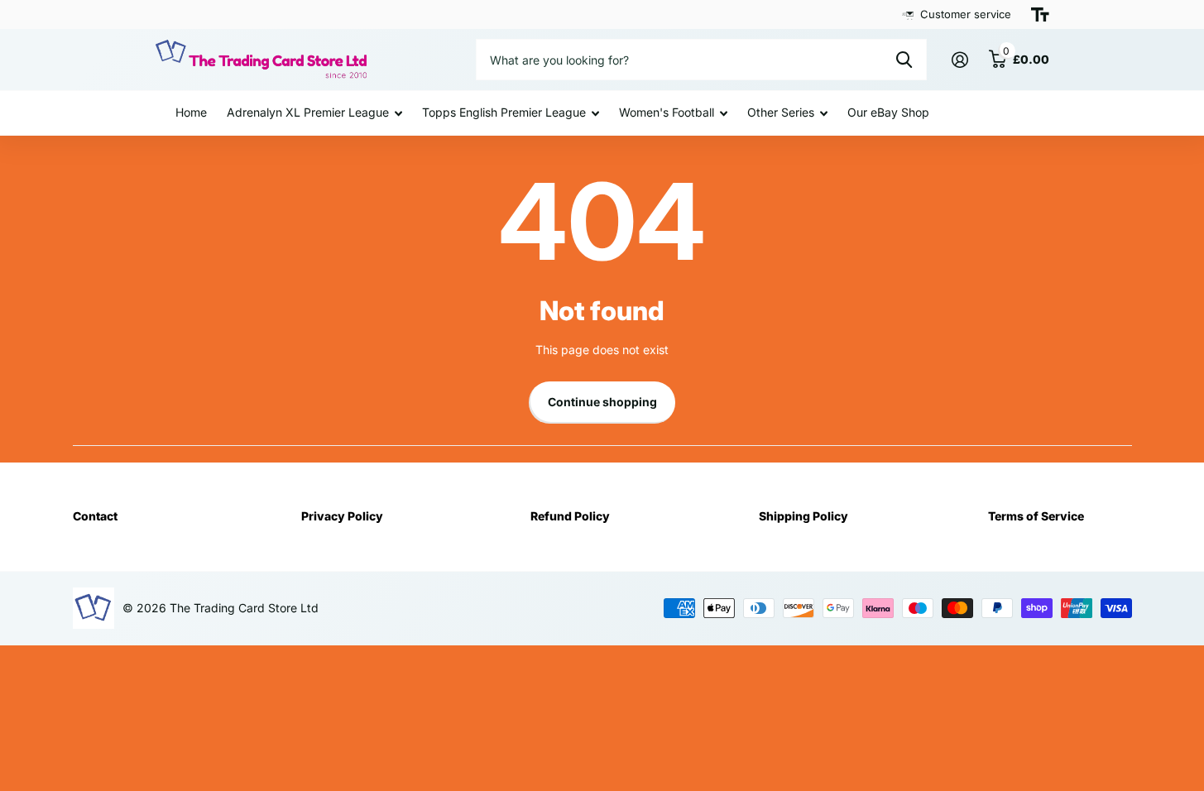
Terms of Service (1036, 516)
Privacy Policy (342, 516)
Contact (95, 516)
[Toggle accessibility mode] (1040, 15)
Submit (904, 59)
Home (191, 112)
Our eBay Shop (888, 112)
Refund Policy (570, 516)
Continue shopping (602, 402)
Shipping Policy (803, 516)
